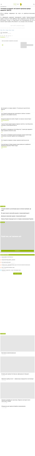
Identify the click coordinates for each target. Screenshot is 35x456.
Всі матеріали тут (17, 250)
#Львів (1, 30)
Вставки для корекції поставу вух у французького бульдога (15, 374)
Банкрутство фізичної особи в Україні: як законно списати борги (16, 119)
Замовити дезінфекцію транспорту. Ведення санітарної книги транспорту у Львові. (15, 400)
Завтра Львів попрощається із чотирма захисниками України (17, 219)
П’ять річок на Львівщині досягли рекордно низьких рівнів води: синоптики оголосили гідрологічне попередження (16, 135)
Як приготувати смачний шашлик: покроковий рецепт (15, 213)
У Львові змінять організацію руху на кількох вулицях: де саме (16, 209)
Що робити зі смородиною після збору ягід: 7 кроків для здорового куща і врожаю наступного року (16, 130)
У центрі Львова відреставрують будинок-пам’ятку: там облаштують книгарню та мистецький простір (17, 124)
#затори (13, 30)
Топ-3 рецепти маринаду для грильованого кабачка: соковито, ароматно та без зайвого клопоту (15, 114)
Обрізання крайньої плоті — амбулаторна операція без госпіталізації (17, 378)
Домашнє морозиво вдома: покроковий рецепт (13, 216)
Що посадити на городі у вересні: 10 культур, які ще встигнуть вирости (15, 108)
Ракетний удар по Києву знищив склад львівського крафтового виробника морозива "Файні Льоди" (16, 145)
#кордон (7, 30)
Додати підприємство (17, 273)
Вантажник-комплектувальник (8, 353)
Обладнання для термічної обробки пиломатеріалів (13, 406)
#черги (10, 30)
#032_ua (4, 30)
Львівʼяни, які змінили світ (11, 236)
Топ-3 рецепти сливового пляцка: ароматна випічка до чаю (15, 140)
